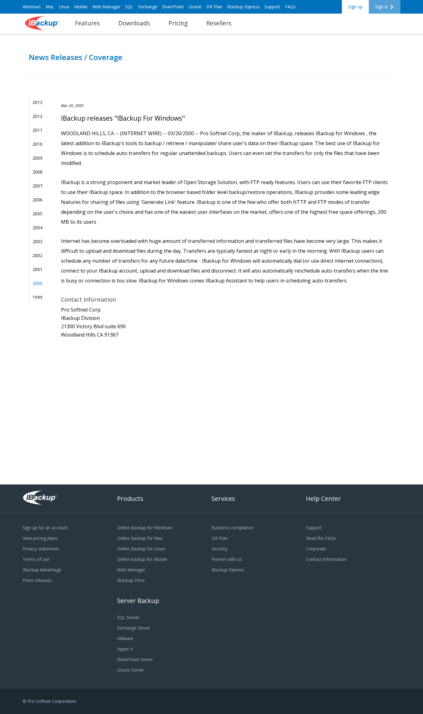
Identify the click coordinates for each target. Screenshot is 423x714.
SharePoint (173, 7)
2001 (37, 269)
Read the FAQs (321, 538)
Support (272, 7)
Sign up (355, 7)
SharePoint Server (135, 659)
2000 (37, 283)
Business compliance (233, 528)
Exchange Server (133, 628)
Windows (32, 7)
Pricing (178, 23)
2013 (37, 102)
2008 (37, 172)
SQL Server (128, 617)
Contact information (326, 559)
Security (219, 549)
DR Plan (214, 7)
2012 (37, 116)
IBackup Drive (131, 580)
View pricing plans (40, 538)
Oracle (195, 7)
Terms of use (36, 559)
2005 (37, 214)
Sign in (381, 7)
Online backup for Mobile (142, 559)
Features (87, 23)
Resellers (218, 23)
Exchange (147, 7)
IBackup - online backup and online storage (43, 23)
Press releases (37, 580)
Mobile (81, 7)
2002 (37, 255)
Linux (64, 7)
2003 (37, 241)
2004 (37, 227)
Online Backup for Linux (141, 549)
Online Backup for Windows (144, 528)
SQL (129, 7)
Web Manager (106, 7)
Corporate (316, 549)
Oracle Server (130, 670)
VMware (125, 638)
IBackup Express (243, 7)
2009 (37, 158)
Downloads (134, 23)
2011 (37, 130)
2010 (37, 144)
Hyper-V (125, 649)
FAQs (290, 7)
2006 (37, 200)
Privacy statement (41, 549)
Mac (50, 7)
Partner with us (227, 559)
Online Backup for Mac (140, 538)
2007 (37, 186)
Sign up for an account (45, 528)
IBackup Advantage (42, 570)
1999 (37, 297)
